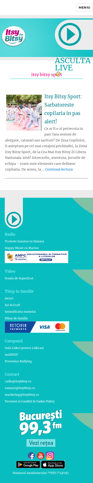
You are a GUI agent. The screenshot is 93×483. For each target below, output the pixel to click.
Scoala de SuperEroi (19, 278)
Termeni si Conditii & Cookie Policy (30, 401)
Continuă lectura (59, 169)
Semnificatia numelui (20, 311)
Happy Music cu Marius (22, 248)
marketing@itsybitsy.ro (22, 394)
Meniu (84, 7)
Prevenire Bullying (18, 361)
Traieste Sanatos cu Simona (24, 241)
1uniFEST (11, 354)
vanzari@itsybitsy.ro (20, 388)
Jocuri (9, 298)
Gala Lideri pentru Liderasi (24, 348)
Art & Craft (12, 305)
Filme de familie (16, 318)
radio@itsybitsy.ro (18, 381)
